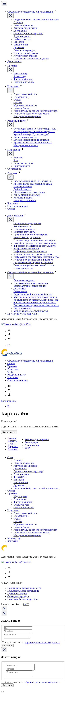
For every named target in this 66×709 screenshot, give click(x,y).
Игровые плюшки (23, 197)
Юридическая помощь (25, 105)
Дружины (19, 47)
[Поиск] (9, 391)
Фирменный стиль (23, 79)
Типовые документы (24, 232)
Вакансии (19, 42)
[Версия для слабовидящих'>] (9, 387)
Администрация (22, 36)
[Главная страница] (11, 355)
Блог (16, 160)
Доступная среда (22, 308)
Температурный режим (26, 53)
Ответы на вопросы (17, 206)
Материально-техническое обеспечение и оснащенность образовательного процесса (36, 298)
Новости (18, 157)
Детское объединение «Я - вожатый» (33, 181)
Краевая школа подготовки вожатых (33, 142)
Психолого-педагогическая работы (32, 113)
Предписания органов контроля (30, 234)
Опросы (18, 102)
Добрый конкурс (22, 189)
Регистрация (31, 442)
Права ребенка (21, 108)
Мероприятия (21, 44)
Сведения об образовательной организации (30, 11)
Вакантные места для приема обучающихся (36, 305)
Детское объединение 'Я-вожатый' (31, 139)
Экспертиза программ (25, 137)
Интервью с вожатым (25, 200)
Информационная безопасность (30, 251)
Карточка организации (25, 28)
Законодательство (23, 226)
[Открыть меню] (4, 3)
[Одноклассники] (9, 335)
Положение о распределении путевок (33, 259)
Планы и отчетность (24, 229)
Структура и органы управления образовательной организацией (31, 284)
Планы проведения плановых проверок (34, 240)
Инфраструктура (22, 39)
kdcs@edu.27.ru (23, 324)
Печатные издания (23, 163)
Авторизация (32, 445)
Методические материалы (27, 116)
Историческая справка (25, 55)
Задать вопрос (9, 432)
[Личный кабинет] (9, 395)
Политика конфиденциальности (24, 588)
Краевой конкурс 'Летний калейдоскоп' (34, 131)
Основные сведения (24, 280)
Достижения (20, 30)
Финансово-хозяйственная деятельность (35, 245)
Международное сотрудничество (31, 311)
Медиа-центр (20, 73)
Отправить (7, 645)
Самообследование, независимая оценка (35, 243)
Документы (20, 288)
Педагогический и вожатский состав (33, 294)
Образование (14, 168)
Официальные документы (27, 223)
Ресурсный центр (16, 120)
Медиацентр (14, 149)
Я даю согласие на (32, 642)
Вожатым (12, 173)
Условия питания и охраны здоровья (33, 254)
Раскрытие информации (26, 248)
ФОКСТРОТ (20, 477)
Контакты (12, 203)
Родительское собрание (26, 94)
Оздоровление (21, 97)
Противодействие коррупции (22, 313)
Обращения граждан (24, 50)
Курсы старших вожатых (27, 195)
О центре (18, 22)
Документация (15, 215)
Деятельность (14, 61)
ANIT (26, 604)
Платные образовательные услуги (31, 58)
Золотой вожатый (23, 186)
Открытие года (21, 504)
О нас (10, 372)
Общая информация (24, 25)
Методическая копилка (26, 145)
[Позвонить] (8, 324)
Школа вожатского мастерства (29, 192)
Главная (12, 438)
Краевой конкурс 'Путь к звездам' (31, 134)
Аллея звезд (20, 76)
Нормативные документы (27, 237)
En (8, 345)
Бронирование (8, 401)
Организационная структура (28, 33)
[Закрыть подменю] (10, 15)
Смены (11, 208)
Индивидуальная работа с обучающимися (35, 111)
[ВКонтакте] (9, 331)
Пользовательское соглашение (23, 590)
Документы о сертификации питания (33, 262)
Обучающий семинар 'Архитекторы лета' (35, 128)
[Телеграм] (9, 339)
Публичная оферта (17, 593)
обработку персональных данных (42, 642)
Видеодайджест (22, 166)
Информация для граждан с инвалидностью (37, 257)
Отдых (17, 99)
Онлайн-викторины (24, 82)
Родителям (13, 86)
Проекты (12, 65)
